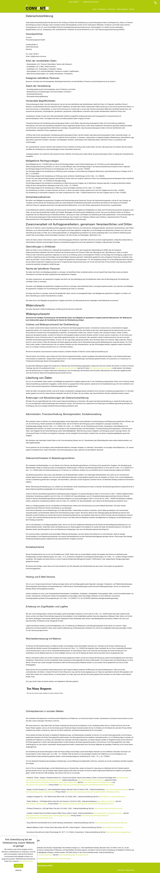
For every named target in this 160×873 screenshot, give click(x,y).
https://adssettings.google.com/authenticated (40, 792)
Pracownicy (111, 9)
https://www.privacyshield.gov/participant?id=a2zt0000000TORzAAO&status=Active (86, 804)
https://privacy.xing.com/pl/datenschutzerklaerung (111, 823)
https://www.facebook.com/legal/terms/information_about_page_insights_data (51, 782)
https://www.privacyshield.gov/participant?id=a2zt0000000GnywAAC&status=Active (86, 785)
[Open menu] (27, 6)
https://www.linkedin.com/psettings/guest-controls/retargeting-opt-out (48, 815)
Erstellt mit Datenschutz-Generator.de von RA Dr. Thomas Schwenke (48, 858)
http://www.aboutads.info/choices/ (66, 368)
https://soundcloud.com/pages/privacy (118, 832)
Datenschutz (130, 870)
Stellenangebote (122, 9)
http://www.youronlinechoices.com (37, 785)
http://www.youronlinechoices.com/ (100, 368)
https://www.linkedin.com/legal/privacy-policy (107, 813)
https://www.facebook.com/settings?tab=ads (97, 782)
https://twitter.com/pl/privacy (106, 801)
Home (94, 9)
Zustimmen (18, 866)
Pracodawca (102, 9)
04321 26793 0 (73, 2)
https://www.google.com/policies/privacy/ (39, 855)
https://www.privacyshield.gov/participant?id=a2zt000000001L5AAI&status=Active (93, 792)
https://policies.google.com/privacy (116, 789)
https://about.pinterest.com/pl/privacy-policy (108, 808)
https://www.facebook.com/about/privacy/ (91, 780)
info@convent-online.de (90, 2)
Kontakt (131, 9)
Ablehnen (18, 870)
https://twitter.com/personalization (37, 804)
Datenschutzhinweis (25, 861)
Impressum (121, 870)
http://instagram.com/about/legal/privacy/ (112, 796)
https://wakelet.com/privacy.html (112, 827)
